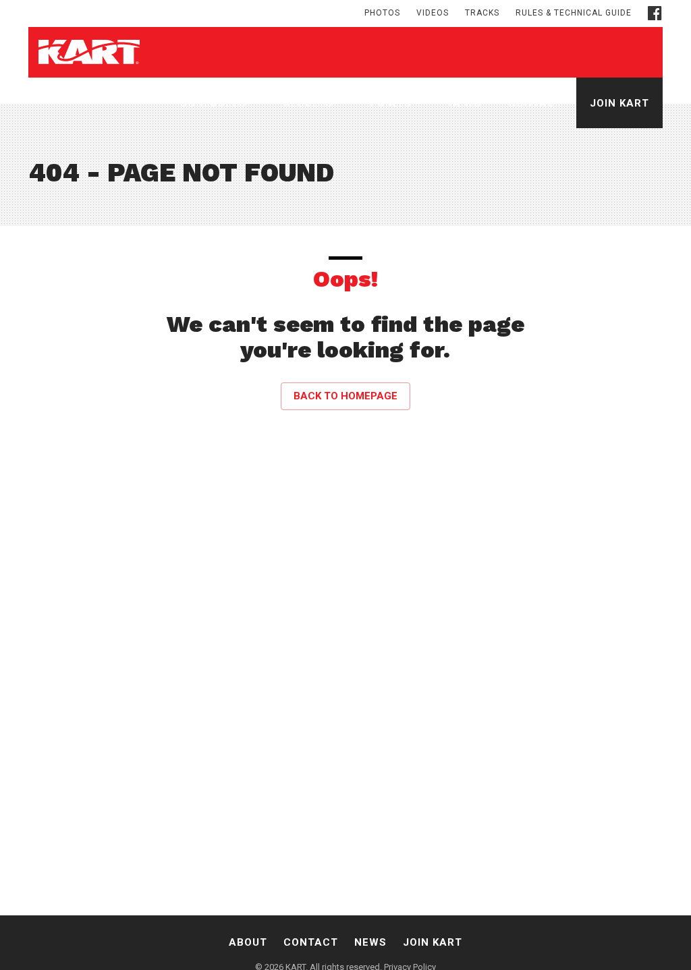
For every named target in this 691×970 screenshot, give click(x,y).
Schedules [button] (215, 103)
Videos (432, 13)
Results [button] (309, 103)
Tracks (482, 13)
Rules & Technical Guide (574, 13)
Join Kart (619, 103)
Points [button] (392, 103)
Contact (535, 103)
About (248, 942)
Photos (382, 13)
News (465, 103)
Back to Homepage (345, 396)
